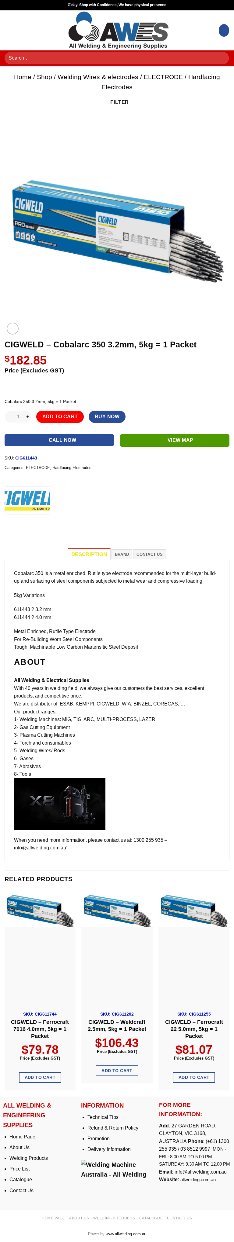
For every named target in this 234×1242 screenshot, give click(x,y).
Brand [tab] (122, 554)
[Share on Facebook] (21, 524)
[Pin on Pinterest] (54, 524)
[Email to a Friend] (43, 524)
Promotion (98, 1138)
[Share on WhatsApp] (10, 524)
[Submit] (222, 58)
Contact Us (21, 1190)
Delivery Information (109, 1149)
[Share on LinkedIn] (65, 524)
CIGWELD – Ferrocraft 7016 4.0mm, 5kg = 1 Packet (40, 1029)
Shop (44, 76)
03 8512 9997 (195, 1149)
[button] (11, 30)
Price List (19, 1168)
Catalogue (20, 1179)
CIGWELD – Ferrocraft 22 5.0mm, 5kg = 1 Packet (194, 1029)
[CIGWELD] (27, 500)
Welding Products (28, 1158)
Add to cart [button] (40, 1077)
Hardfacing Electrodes (71, 467)
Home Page (22, 1136)
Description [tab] (89, 554)
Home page (53, 1218)
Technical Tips (103, 1117)
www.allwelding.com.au (126, 1234)
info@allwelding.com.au (201, 1171)
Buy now (107, 416)
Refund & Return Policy (112, 1127)
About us (79, 1218)
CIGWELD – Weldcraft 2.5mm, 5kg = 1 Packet (117, 1025)
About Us (19, 1147)
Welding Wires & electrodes (98, 76)
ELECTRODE (163, 76)
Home (22, 76)
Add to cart (60, 416)
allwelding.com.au (198, 1179)
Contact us (179, 1218)
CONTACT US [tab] (149, 554)
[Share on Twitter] (32, 524)
